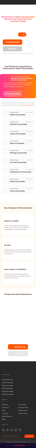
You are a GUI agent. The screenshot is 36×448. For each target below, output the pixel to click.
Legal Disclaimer (7, 416)
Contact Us (5, 407)
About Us (5, 404)
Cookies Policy (22, 413)
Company (5, 413)
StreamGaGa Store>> (28, 105)
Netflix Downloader (8, 394)
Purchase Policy (23, 407)
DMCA (4, 419)
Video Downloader (7, 385)
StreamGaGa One (7, 379)
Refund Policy (22, 410)
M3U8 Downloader (7, 391)
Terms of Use (22, 404)
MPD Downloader (7, 388)
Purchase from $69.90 (12, 94)
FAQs (3, 410)
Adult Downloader (7, 382)
